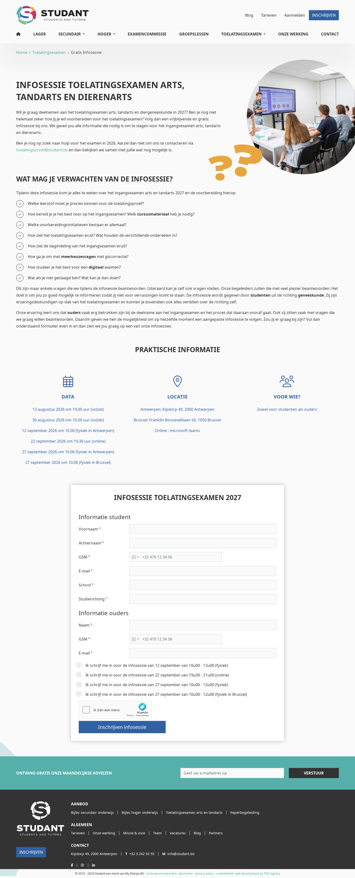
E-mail (84, 571)
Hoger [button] (104, 34)
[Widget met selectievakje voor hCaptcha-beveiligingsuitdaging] (115, 710)
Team (157, 833)
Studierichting (92, 599)
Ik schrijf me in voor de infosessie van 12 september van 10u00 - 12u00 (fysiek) (156, 665)
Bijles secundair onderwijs (92, 812)
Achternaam (90, 543)
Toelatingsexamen (49, 52)
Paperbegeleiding (244, 812)
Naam (84, 625)
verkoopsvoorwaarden (161, 873)
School (85, 585)
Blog (249, 15)
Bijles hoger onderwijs (140, 812)
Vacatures (178, 833)
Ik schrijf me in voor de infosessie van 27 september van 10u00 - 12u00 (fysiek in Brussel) (166, 694)
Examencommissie (147, 34)
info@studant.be (178, 854)
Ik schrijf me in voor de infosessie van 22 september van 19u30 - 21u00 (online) (157, 675)
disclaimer (186, 873)
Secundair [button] (69, 34)
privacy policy (204, 873)
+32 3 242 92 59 (139, 854)
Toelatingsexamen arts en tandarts (194, 812)
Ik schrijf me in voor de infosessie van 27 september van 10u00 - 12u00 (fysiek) (156, 684)
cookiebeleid (224, 873)
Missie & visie (134, 833)
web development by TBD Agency (257, 873)
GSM (83, 557)
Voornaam (88, 529)
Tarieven (269, 15)
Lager (39, 34)
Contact (330, 34)
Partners (216, 833)
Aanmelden (294, 15)
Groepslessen (194, 34)
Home (21, 52)
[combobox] (135, 557)
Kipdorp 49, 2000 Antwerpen (94, 854)
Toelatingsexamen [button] (241, 34)
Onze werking (293, 34)
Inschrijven (324, 15)
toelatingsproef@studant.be (42, 150)
